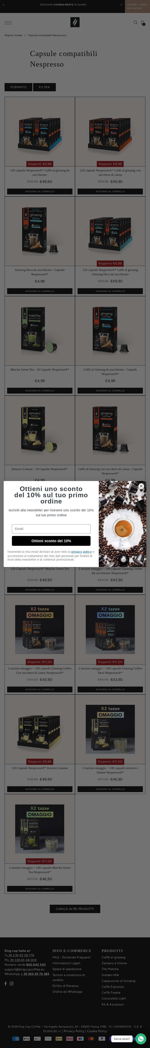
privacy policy (81, 551)
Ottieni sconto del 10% (51, 541)
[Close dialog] (141, 486)
